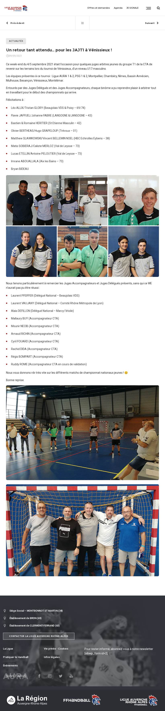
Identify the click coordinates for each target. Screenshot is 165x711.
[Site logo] (16, 8)
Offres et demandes (98, 8)
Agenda (118, 8)
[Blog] (82, 23)
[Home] (30, 700)
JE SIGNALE (132, 8)
